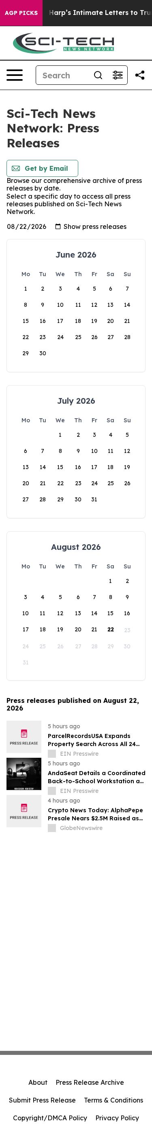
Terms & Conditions (113, 1100)
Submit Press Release (42, 1100)
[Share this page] (140, 75)
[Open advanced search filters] (117, 75)
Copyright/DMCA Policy (50, 1118)
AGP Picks (21, 13)
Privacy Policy (117, 1118)
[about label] (52, 754)
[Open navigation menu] (14, 75)
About (37, 1082)
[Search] (98, 75)
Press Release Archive (90, 1082)
